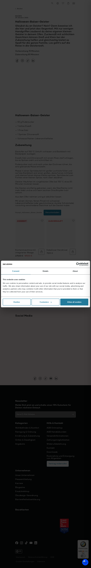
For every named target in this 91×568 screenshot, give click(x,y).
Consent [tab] (15, 271)
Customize (44, 302)
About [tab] (75, 271)
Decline (17, 302)
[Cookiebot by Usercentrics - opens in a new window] (78, 264)
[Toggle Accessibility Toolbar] (85, 562)
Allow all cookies (74, 302)
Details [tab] (45, 271)
